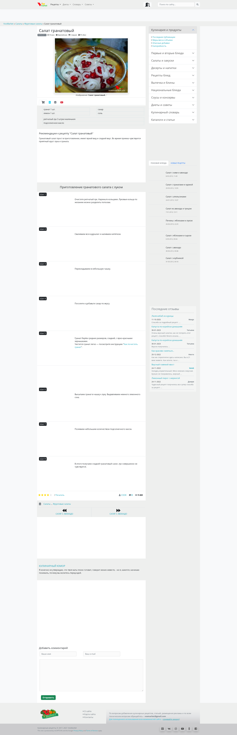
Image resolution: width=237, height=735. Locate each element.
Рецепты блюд (160, 75)
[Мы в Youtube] (182, 729)
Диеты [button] (66, 4)
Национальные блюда (166, 90)
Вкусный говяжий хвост (163, 364)
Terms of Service (92, 731)
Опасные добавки (161, 43)
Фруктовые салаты (62, 504)
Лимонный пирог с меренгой (166, 378)
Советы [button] (88, 4)
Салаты (46, 504)
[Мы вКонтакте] (169, 729)
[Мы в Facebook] (195, 729)
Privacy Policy (78, 731)
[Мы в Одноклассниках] (189, 729)
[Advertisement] (91, 162)
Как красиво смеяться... (163, 350)
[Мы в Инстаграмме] (175, 729)
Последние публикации (163, 37)
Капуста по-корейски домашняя (167, 326)
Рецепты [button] (54, 4)
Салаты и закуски (162, 60)
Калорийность (159, 46)
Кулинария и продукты (166, 30)
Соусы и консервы (163, 97)
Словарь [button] (77, 4)
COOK (124, 495)
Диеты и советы (161, 105)
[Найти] (197, 4)
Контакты (88, 717)
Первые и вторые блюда (167, 53)
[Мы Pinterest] (162, 729)
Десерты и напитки (163, 68)
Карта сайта (90, 714)
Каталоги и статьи (163, 120)
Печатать (59, 495)
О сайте (87, 711)
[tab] (43, 102)
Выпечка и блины (163, 83)
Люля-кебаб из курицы (162, 316)
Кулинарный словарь (165, 112)
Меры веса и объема (162, 40)
